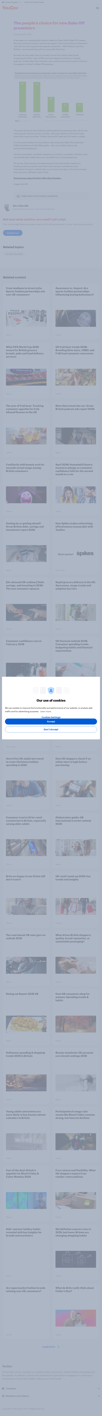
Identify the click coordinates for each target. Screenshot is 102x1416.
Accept (51, 721)
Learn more (45, 711)
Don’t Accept (51, 729)
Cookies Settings (51, 717)
